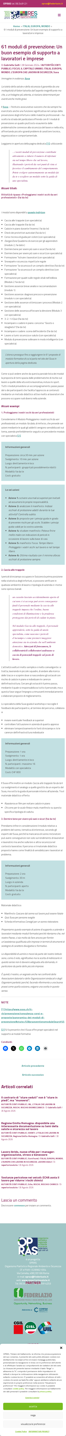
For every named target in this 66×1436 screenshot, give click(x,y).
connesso (19, 1205)
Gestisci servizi (32, 1397)
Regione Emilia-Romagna (25, 1136)
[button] (61, 1347)
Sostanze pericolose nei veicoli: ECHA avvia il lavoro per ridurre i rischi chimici (30, 1178)
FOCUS (16, 68)
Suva (56, 72)
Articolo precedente (33, 1066)
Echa (30, 1184)
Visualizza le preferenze (33, 1424)
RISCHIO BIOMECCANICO (32, 1107)
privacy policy (45, 1391)
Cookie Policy (21, 1431)
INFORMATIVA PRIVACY (39, 1431)
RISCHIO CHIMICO (49, 1184)
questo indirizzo (36, 212)
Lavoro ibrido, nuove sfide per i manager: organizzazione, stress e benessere (27, 1153)
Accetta (33, 1406)
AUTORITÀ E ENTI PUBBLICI (14, 1104)
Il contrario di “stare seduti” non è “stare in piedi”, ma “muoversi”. (29, 1098)
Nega (33, 1415)
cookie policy (18, 1388)
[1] (48, 143)
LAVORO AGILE (45, 1161)
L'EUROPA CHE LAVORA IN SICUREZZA (31, 72)
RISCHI (16, 1107)
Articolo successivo (33, 1075)
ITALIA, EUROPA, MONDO (51, 1158)
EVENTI (31, 1132)
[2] (19, 436)
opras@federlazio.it (52, 3)
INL (29, 1104)
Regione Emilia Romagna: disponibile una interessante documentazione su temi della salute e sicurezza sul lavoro (29, 1126)
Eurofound (33, 1158)
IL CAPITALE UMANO (32, 68)
